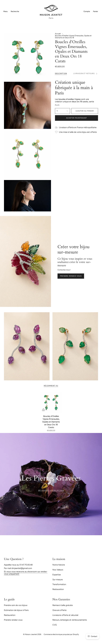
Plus (57, 105)
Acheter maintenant (76, 118)
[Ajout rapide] (43, 409)
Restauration (58, 589)
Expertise (56, 574)
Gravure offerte (59, 610)
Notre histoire (58, 565)
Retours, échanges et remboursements (69, 620)
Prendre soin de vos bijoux (15, 605)
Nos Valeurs (57, 570)
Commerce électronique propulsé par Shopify (61, 634)
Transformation (59, 584)
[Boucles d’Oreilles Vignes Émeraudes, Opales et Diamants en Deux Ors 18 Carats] (51, 402)
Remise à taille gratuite (62, 605)
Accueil (58, 34)
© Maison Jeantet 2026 (32, 634)
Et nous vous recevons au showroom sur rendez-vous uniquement (25, 572)
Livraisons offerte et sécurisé (65, 615)
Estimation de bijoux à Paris (16, 610)
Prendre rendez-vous (13, 620)
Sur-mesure (57, 579)
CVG (54, 625)
